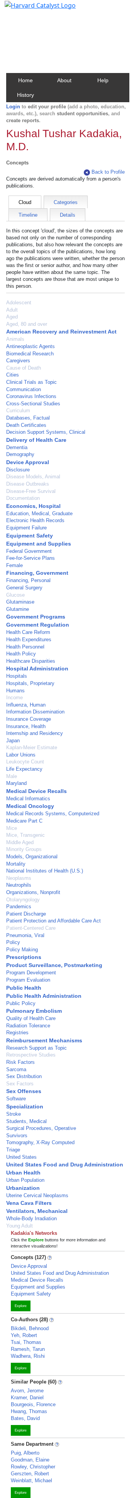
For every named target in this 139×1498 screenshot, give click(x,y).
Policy (13, 942)
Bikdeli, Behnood (30, 1328)
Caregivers (18, 360)
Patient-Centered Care (31, 928)
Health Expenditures (28, 639)
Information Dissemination (35, 712)
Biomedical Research (30, 354)
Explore (21, 1306)
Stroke (13, 1114)
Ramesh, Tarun (28, 1349)
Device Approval (27, 462)
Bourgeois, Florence (33, 1404)
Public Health (23, 988)
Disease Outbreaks (27, 484)
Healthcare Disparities (30, 661)
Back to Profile (108, 172)
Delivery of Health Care (36, 440)
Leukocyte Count (25, 762)
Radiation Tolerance (28, 1026)
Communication (23, 389)
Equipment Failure (26, 528)
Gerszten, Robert (30, 1473)
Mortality (15, 864)
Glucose (15, 595)
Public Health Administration (43, 996)
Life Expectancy (24, 769)
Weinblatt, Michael (31, 1480)
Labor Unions (21, 755)
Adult (12, 310)
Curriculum (18, 410)
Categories (66, 202)
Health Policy (21, 654)
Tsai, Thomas (26, 1342)
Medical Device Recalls (36, 791)
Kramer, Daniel (27, 1397)
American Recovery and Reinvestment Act (61, 331)
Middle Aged (20, 842)
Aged (12, 317)
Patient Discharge (26, 914)
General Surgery (24, 588)
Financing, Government (37, 573)
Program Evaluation (28, 980)
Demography (20, 454)
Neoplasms (18, 878)
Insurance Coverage (28, 719)
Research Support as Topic (36, 1048)
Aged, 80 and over (26, 324)
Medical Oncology (30, 806)
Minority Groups (24, 849)
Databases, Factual (28, 418)
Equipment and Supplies (38, 544)
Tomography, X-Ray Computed (40, 1142)
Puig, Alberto (25, 1453)
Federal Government (29, 551)
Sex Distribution (24, 1076)
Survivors (16, 1135)
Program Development (31, 972)
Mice (11, 828)
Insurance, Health (26, 726)
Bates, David (25, 1418)
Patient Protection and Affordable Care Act (53, 921)
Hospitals (16, 676)
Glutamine (17, 609)
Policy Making (22, 949)
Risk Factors (20, 1062)
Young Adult (19, 1226)
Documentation (23, 498)
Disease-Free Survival (31, 491)
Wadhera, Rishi (28, 1356)
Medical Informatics (28, 798)
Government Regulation (37, 625)
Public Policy (21, 1003)
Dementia (16, 447)
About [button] (64, 80)
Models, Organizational (32, 856)
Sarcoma (16, 1069)
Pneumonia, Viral (25, 935)
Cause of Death (23, 368)
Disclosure (18, 470)
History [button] (25, 95)
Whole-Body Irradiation (31, 1218)
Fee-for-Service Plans (30, 558)
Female (14, 565)
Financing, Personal (28, 580)
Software (16, 1099)
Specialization (24, 1106)
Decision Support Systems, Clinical (45, 432)
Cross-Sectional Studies (33, 403)
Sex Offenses (23, 1091)
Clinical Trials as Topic (31, 382)
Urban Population (25, 1180)
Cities (12, 375)
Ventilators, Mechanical (37, 1211)
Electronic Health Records (35, 520)
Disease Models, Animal (33, 476)
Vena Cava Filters (29, 1203)
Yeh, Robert (24, 1335)
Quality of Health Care (31, 1018)
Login (13, 106)
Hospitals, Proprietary (30, 683)
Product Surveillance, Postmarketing (54, 965)
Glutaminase (20, 602)
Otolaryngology (23, 899)
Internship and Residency (34, 733)
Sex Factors (20, 1084)
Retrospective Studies (31, 1055)
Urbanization (23, 1188)
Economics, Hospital (33, 506)
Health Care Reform (28, 632)
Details (67, 215)
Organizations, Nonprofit (33, 892)
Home (25, 80)
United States (21, 1157)
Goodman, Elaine (30, 1460)
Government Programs (35, 617)
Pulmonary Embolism (34, 1011)
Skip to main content (32, 9)
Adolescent (18, 302)
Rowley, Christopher (33, 1467)
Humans (15, 690)
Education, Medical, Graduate (39, 513)
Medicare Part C (24, 821)
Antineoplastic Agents (30, 346)
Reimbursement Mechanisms (44, 1040)
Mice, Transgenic (25, 835)
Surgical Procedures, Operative (41, 1128)
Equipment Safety (29, 536)
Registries (17, 1032)
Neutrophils (18, 885)
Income (14, 697)
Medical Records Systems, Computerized (52, 813)
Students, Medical (26, 1121)
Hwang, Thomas (29, 1411)
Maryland (16, 783)
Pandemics (18, 906)
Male (11, 776)
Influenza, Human (26, 705)
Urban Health (23, 1173)
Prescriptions (23, 957)
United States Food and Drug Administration (64, 1164)
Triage (13, 1150)
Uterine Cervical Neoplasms (37, 1195)
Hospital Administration (37, 668)
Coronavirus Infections (31, 396)
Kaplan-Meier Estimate (31, 747)
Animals (15, 339)
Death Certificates (26, 425)
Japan (13, 740)
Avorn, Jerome (27, 1390)
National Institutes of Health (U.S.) (44, 871)
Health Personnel (25, 647)
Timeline (28, 215)
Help (102, 80)
